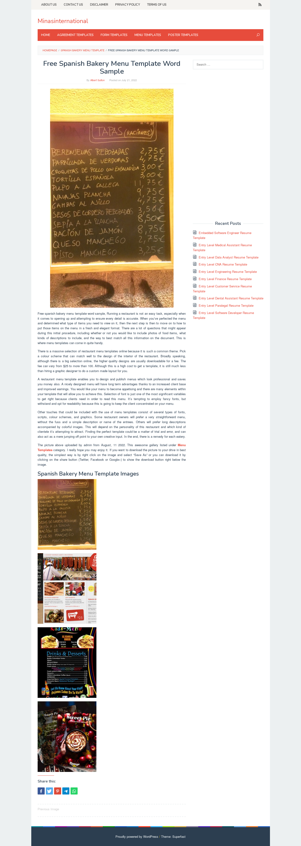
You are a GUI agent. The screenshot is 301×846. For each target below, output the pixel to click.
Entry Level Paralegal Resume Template (226, 305)
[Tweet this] (49, 790)
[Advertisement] (228, 144)
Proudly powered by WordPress (136, 836)
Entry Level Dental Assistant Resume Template (231, 298)
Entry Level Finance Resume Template (225, 279)
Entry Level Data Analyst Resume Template (228, 257)
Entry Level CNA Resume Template (223, 264)
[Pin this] (57, 790)
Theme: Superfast (173, 836)
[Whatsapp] (74, 790)
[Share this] (41, 790)
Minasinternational (63, 21)
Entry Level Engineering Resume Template (228, 271)
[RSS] (260, 4)
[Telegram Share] (65, 790)
